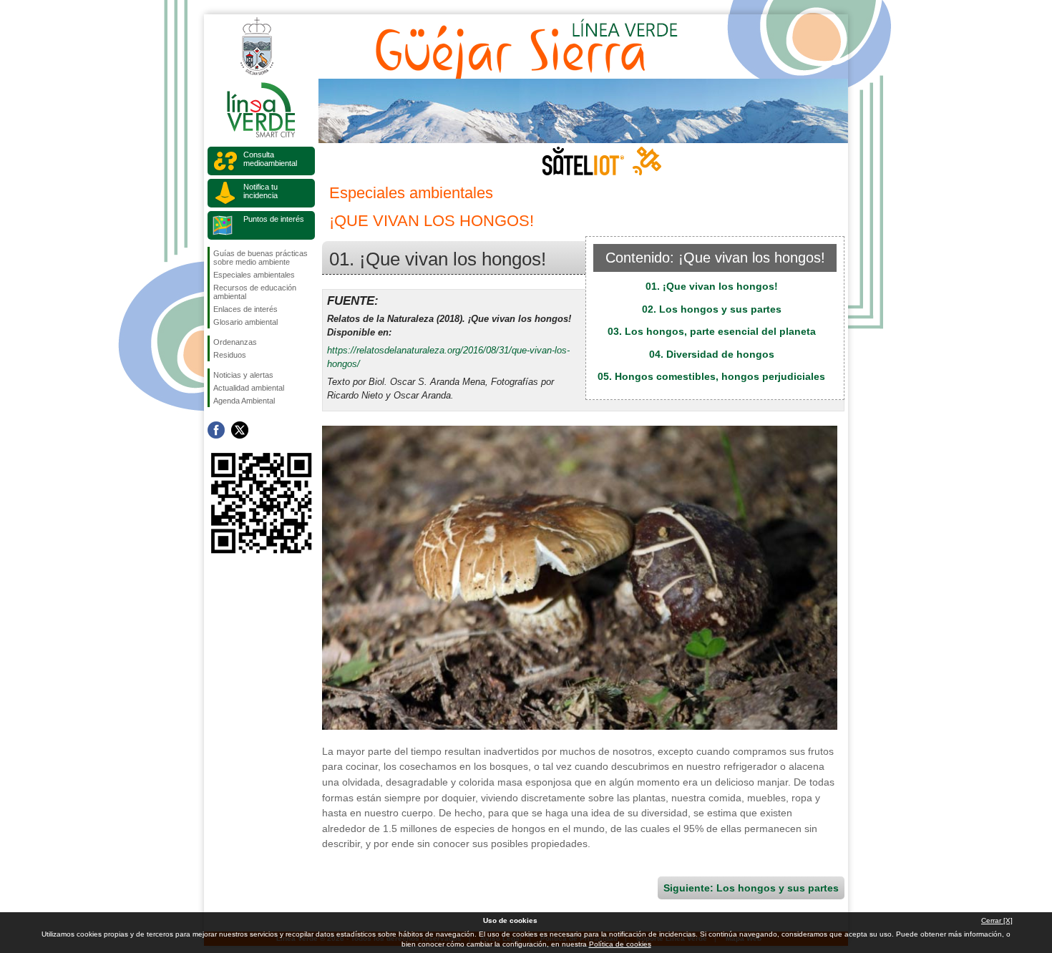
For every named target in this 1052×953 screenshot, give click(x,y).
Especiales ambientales (254, 274)
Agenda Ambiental (244, 400)
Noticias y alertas (243, 375)
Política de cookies (620, 944)
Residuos (229, 355)
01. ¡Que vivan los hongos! (712, 286)
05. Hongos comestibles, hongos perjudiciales (711, 376)
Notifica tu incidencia (260, 191)
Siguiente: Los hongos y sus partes (751, 888)
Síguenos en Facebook (216, 430)
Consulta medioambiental (270, 158)
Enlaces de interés (245, 309)
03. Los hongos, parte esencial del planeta (712, 331)
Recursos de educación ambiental (254, 291)
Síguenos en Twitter (239, 430)
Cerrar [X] (997, 920)
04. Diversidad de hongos (711, 354)
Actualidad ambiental (248, 387)
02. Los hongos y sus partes (711, 309)
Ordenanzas (235, 342)
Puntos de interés (273, 219)
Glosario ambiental (245, 322)
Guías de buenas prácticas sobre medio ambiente (260, 257)
